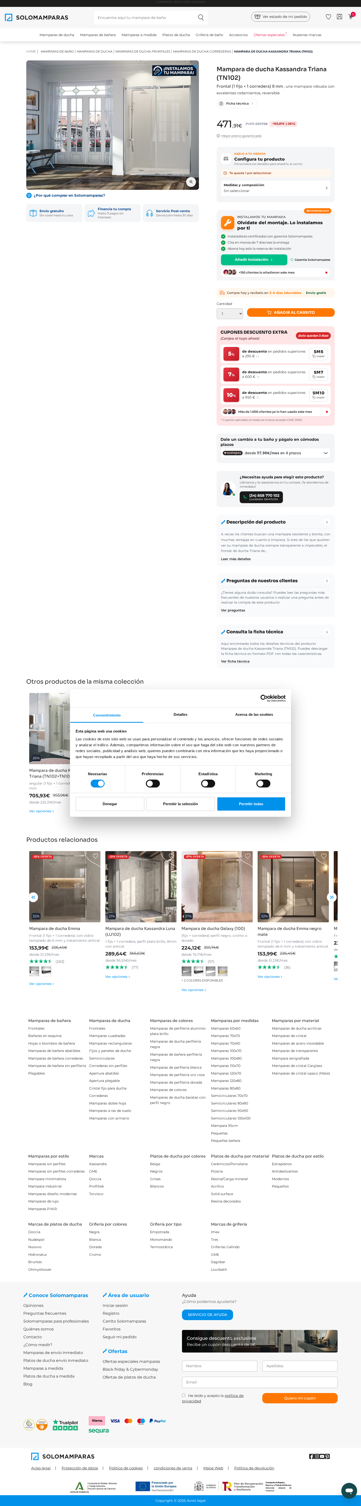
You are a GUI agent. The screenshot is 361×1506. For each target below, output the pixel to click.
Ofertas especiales (269, 35)
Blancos (157, 1186)
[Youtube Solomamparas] (322, 1456)
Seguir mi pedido (120, 1337)
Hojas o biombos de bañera (51, 1043)
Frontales (36, 1028)
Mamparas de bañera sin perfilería (57, 1066)
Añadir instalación (251, 259)
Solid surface (222, 1194)
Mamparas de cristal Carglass (297, 1066)
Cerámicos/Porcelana (229, 1164)
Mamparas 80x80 (225, 1088)
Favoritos (112, 1329)
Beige (155, 1164)
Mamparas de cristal (289, 1036)
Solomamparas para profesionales (56, 1321)
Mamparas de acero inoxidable (298, 1043)
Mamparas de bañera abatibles (54, 1051)
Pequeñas (219, 1133)
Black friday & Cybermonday (130, 1369)
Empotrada (159, 1232)
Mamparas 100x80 (226, 1058)
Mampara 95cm (224, 1125)
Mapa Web (213, 1468)
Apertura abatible (104, 1073)
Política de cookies (126, 1468)
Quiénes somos (38, 1329)
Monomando (161, 1239)
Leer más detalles (236, 559)
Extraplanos (282, 1164)
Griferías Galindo (225, 1247)
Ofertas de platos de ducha (129, 1377)
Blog (27, 1384)
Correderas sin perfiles (108, 1066)
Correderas (98, 1095)
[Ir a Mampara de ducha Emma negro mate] (293, 886)
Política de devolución (254, 1468)
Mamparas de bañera (98, 35)
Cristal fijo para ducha (107, 1088)
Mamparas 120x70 (226, 1073)
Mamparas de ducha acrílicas (296, 1028)
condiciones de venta (173, 1468)
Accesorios (238, 35)
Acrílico (217, 1186)
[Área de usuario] (339, 16)
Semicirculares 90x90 (229, 1110)
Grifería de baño (209, 35)
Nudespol (36, 1239)
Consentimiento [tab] (107, 715)
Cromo (95, 1254)
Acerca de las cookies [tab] (254, 714)
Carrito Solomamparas (124, 1321)
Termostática (161, 1247)
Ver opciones (41, 811)
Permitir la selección (180, 804)
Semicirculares (102, 1058)
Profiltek (96, 1186)
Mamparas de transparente (295, 1051)
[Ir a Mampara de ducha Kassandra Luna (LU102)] (141, 886)
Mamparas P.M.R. (42, 1209)
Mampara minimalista (47, 1179)
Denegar (110, 804)
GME (93, 1171)
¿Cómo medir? (37, 1344)
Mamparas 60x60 (225, 1028)
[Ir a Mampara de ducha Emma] (64, 886)
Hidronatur (37, 1254)
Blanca (95, 1239)
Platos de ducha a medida (48, 1376)
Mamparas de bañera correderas (55, 1058)
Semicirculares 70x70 (229, 1095)
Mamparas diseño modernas (52, 1194)
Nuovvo (35, 1247)
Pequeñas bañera (225, 1140)
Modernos (280, 1179)
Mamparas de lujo (43, 1201)
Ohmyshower (40, 1269)
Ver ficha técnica (235, 661)
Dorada (95, 1247)
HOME (31, 51)
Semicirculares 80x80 (229, 1103)
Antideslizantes (285, 1171)
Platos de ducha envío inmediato (55, 1360)
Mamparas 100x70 (226, 1051)
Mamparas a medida (139, 35)
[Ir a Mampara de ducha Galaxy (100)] (217, 886)
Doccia (95, 1179)
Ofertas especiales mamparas (131, 1361)
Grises (155, 1179)
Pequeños (280, 1186)
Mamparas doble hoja (107, 1103)
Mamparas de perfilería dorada (176, 1082)
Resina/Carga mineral (229, 1179)
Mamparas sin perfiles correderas (56, 1171)
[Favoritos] (328, 15)
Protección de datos (80, 1468)
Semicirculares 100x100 (230, 1118)
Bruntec (35, 1262)
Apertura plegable (104, 1080)
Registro (111, 1313)
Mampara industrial (45, 1186)
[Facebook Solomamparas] (311, 1456)
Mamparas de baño (57, 51)
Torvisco (96, 1194)
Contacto (32, 1337)
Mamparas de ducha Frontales (142, 51)
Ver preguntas (233, 610)
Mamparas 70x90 (225, 1043)
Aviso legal (41, 1468)
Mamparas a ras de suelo (110, 1110)
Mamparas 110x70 (225, 1066)
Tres (214, 1239)
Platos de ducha (176, 35)
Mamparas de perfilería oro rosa (177, 1075)
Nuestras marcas (307, 35)
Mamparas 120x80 (226, 1080)
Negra (94, 1232)
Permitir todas (251, 804)
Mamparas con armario (109, 1118)
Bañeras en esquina (44, 1036)
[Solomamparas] (105, 1456)
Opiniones (33, 1305)
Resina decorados (226, 1201)
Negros (156, 1171)
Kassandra (98, 1164)
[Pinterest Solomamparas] (327, 1456)
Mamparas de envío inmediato (53, 1352)
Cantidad (224, 304)
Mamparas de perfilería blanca (176, 1067)
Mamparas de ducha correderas (202, 51)
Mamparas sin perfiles (47, 1164)
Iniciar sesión (115, 1305)
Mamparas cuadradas (107, 1036)
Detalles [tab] (181, 714)
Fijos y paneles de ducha (110, 1051)
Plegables (36, 1073)
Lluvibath (219, 1269)
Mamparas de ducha (57, 35)
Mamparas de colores (168, 1090)
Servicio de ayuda (207, 1314)
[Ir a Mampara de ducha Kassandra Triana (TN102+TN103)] (64, 728)
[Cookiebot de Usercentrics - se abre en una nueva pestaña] (264, 698)
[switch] (153, 784)
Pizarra (217, 1171)
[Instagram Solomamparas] (316, 1456)
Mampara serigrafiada (290, 1058)
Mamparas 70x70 (225, 1036)
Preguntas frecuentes (44, 1313)
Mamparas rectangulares (110, 1043)
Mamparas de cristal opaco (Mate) (301, 1073)
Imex (215, 1232)
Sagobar (218, 1262)
